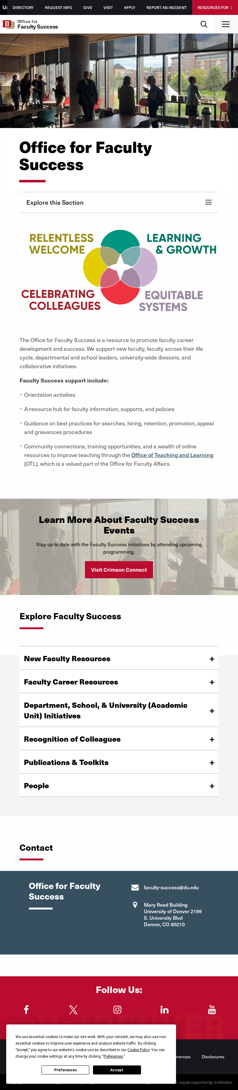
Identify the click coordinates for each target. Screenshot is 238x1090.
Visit (108, 7)
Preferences (65, 1070)
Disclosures (213, 1057)
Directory (23, 7)
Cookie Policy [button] (138, 1050)
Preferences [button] (113, 1056)
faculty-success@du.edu (171, 887)
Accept (116, 1070)
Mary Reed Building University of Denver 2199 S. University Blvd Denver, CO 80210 (173, 914)
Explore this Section (55, 202)
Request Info (58, 7)
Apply (129, 7)
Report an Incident (167, 7)
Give (87, 7)
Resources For (213, 7)
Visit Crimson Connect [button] (119, 569)
